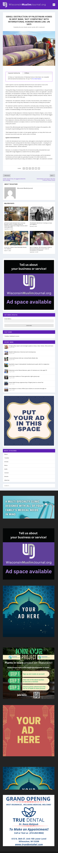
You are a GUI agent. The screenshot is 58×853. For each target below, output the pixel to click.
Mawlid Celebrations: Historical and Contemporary (22, 352)
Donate (6, 476)
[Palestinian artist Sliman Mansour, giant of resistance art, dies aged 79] (6, 371)
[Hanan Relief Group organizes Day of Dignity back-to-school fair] (6, 383)
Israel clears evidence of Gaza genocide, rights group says (24, 376)
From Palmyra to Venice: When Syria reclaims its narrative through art (27, 388)
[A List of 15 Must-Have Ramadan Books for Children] (16, 238)
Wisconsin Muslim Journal (25, 27)
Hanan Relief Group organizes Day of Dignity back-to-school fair (26, 382)
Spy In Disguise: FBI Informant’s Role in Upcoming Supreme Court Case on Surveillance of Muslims (41, 249)
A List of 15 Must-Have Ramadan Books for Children (15, 248)
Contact (6, 472)
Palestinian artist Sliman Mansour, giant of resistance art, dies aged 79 (28, 370)
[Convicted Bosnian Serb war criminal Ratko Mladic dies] (6, 359)
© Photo (27, 73)
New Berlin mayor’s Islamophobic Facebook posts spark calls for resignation (29, 364)
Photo (6, 465)
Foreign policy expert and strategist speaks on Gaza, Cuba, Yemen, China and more (31, 346)
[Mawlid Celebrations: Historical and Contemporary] (6, 353)
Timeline (6, 458)
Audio (5, 469)
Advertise (6, 480)
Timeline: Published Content (11, 336)
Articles (6, 461)
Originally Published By (14, 73)
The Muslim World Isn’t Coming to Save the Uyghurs (41, 223)
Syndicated (42, 27)
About (6, 454)
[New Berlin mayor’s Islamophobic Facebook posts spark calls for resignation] (6, 365)
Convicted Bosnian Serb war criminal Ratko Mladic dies (23, 358)
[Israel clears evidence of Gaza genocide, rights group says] (6, 377)
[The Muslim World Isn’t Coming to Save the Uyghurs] (42, 214)
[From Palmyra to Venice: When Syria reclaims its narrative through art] (6, 389)
